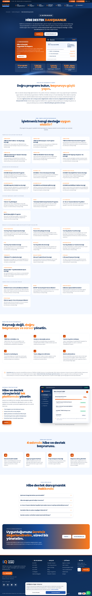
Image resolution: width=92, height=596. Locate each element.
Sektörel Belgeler (16, 12)
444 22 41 (7, 1)
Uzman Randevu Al (51, 34)
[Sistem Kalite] (5, 5)
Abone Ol (85, 569)
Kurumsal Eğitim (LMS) (67, 567)
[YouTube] (15, 584)
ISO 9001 (34, 563)
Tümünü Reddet (36, 592)
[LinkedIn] (3, 584)
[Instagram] (11, 584)
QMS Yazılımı (65, 565)
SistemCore (81, 1)
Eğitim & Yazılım (66, 563)
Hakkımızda (65, 571)
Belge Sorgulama (51, 571)
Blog (48, 569)
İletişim (73, 1)
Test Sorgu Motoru (51, 565)
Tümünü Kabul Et (55, 592)
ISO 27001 (34, 569)
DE (89, 1)
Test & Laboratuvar (67, 569)
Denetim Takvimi (51, 574)
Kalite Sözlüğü (50, 567)
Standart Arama (51, 563)
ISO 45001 (34, 567)
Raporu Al (21, 56)
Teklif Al (38, 34)
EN (87, 1)
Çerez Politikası (54, 589)
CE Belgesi (34, 571)
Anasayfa (8, 12)
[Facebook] (7, 584)
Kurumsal (80, 5)
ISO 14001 (34, 565)
